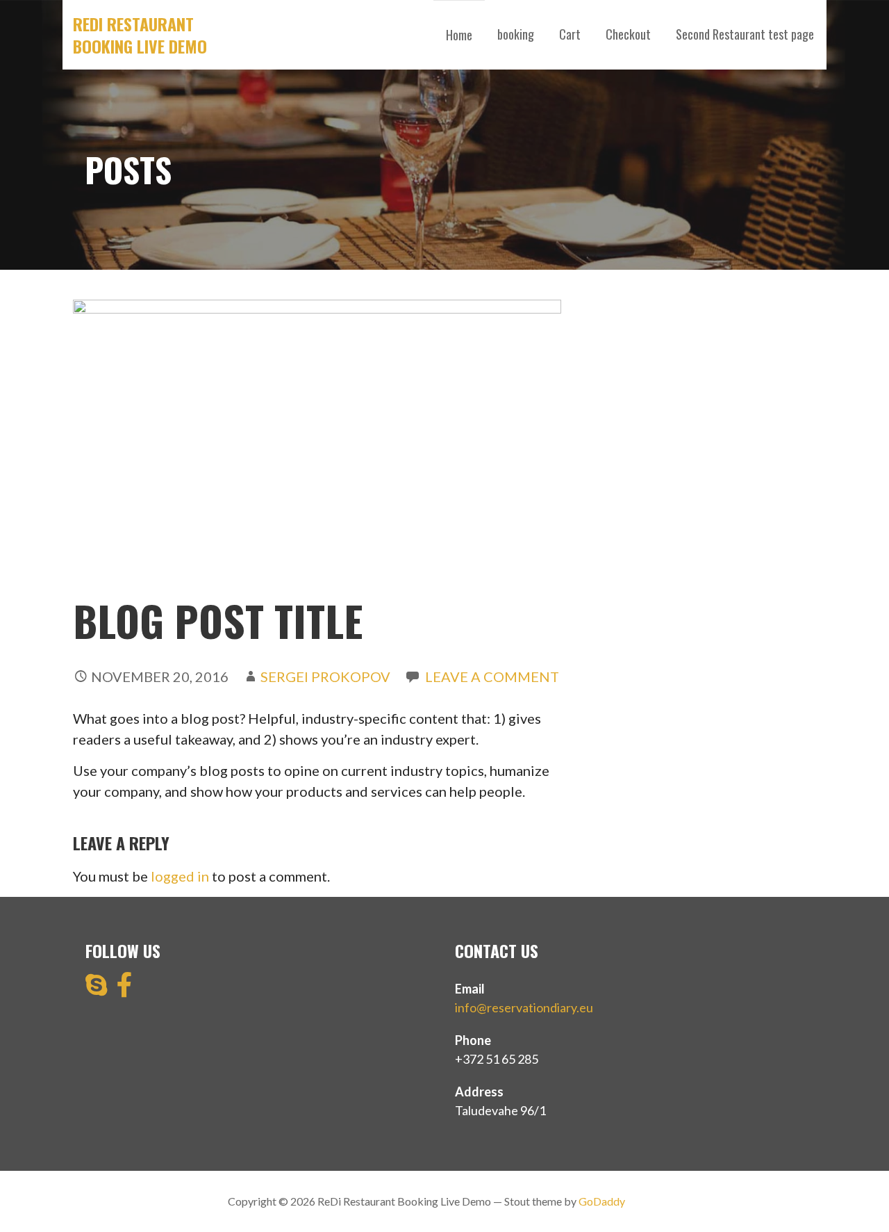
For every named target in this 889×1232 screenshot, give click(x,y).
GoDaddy (602, 1201)
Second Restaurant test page (745, 34)
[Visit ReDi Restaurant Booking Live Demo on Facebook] (125, 989)
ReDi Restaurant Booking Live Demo (140, 34)
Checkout (628, 34)
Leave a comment (492, 676)
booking (515, 34)
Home (459, 35)
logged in (180, 876)
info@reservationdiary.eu (524, 1007)
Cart (570, 34)
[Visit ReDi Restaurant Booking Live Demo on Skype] (96, 989)
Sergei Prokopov (325, 676)
